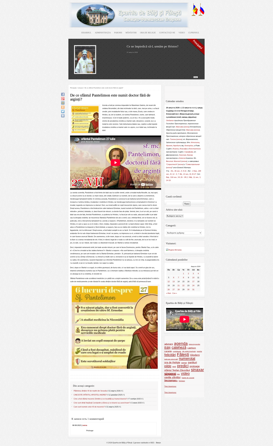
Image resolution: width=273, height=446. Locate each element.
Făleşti (183, 354)
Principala (73, 88)
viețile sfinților (172, 377)
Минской (177, 161)
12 (169, 282)
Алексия (182, 158)
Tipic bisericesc (170, 374)
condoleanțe (177, 351)
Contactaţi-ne (167, 33)
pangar (184, 363)
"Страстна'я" (171, 164)
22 (183, 286)
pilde (167, 366)
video (185, 373)
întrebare (182, 381)
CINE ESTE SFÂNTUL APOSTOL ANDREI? (90, 395)
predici (183, 365)
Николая (182, 155)
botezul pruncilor (194, 344)
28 (179, 290)
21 (179, 286)
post (174, 366)
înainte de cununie (188, 378)
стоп (195, 77)
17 (193, 282)
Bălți (167, 347)
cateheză (179, 347)
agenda (181, 343)
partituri (192, 362)
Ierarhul (86, 33)
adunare (168, 344)
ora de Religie (172, 362)
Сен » (174, 293)
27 (174, 290)
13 (174, 282)
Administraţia (103, 33)
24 (193, 286)
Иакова (190, 155)
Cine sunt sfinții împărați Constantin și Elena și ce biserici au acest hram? (102, 403)
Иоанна (175, 149)
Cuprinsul (193, 33)
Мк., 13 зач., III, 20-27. (188, 174)
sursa (84, 425)
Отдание (170, 121)
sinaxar (80, 88)
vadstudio (144, 443)
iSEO (152, 443)
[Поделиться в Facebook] (63, 94)
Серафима (188, 152)
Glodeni (195, 355)
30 (188, 290)
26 (169, 290)
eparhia (199, 351)
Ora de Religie (148, 33)
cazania (168, 351)
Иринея (169, 146)
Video (182, 33)
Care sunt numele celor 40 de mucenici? (89, 407)
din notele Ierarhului (189, 351)
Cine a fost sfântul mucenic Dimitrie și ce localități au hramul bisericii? (100, 399)
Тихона (173, 139)
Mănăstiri (131, 33)
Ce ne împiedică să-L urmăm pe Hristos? (152, 46)
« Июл (168, 293)
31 (193, 290)
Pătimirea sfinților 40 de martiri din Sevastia (90, 391)
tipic (178, 374)
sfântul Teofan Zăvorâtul (177, 370)
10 (193, 278)
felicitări (170, 354)
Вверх (158, 443)
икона (186, 127)
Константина (195, 149)
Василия (169, 161)
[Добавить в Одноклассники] (63, 107)
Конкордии (189, 146)
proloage (195, 366)
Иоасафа (183, 149)
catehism (191, 348)
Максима (179, 127)
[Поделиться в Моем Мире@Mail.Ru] (63, 103)
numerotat (187, 358)
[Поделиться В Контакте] (63, 115)
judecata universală (171, 359)
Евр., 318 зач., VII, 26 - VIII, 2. (177, 177)
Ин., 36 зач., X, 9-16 (178, 171)
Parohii (118, 33)
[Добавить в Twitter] (63, 111)
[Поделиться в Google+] (63, 98)
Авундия (176, 146)
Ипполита (195, 142)
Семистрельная (192, 164)
